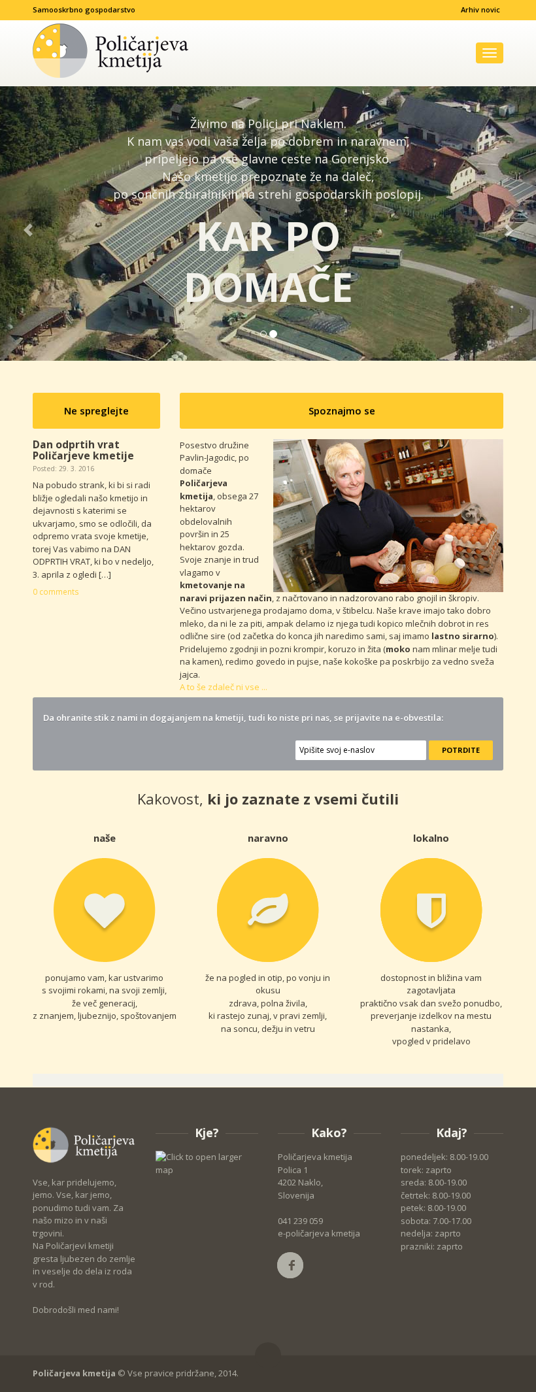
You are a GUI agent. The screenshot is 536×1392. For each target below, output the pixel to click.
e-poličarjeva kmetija (319, 1233)
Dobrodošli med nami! (76, 1310)
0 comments (56, 591)
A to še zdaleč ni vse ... (223, 687)
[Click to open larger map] (207, 1162)
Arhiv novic (480, 9)
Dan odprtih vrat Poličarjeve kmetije (83, 450)
